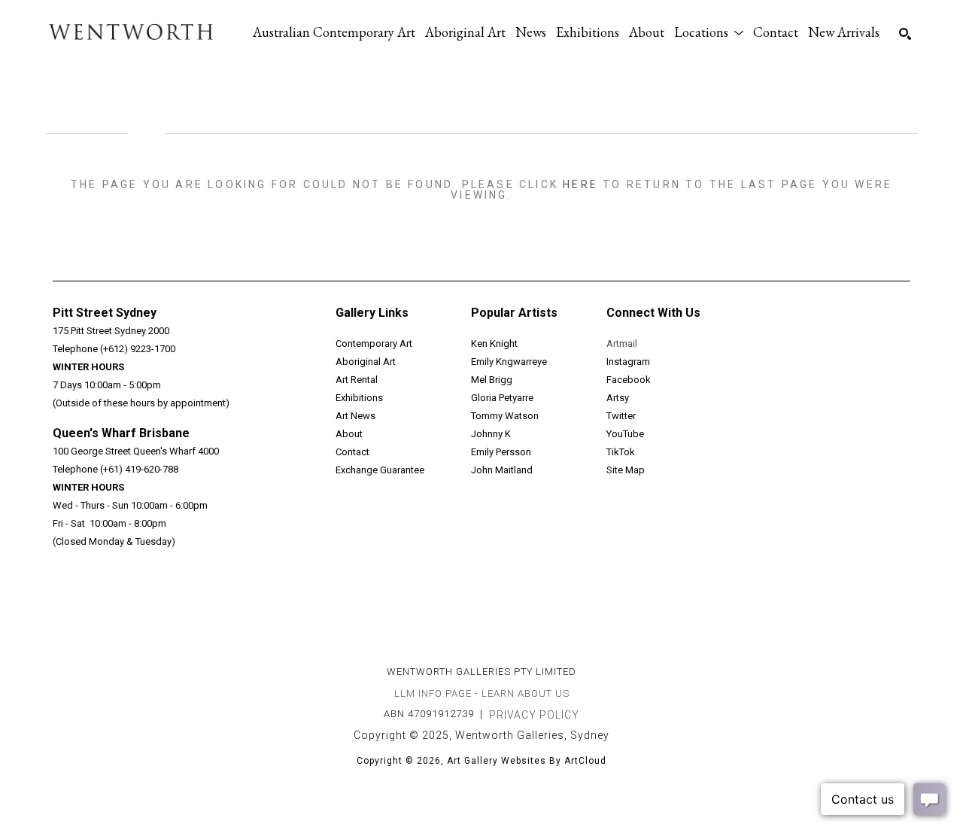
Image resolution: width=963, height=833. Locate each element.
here (580, 184)
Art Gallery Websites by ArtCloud (526, 760)
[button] (708, 32)
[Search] (905, 34)
